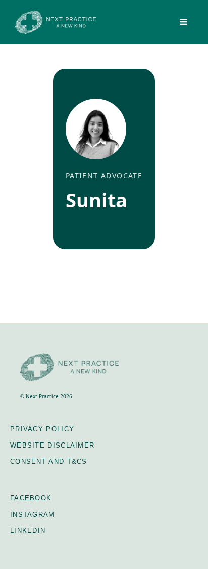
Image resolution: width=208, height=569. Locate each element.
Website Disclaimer (52, 445)
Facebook (30, 498)
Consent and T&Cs (48, 461)
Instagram (32, 514)
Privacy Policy (42, 429)
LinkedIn (27, 530)
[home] (53, 22)
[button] (184, 22)
